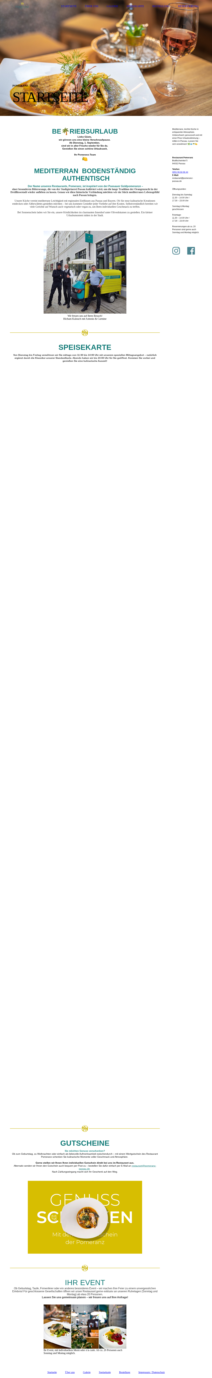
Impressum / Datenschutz (151, 1372)
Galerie (112, 6)
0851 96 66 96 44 (180, 172)
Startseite (69, 6)
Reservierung (188, 6)
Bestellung (161, 6)
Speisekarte (135, 6)
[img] (22, 6)
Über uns (91, 6)
